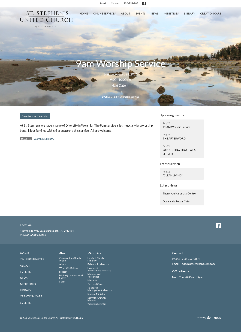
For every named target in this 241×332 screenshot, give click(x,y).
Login (80, 317)
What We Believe (69, 267)
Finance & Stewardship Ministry (99, 269)
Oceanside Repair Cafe (176, 201)
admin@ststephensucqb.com (198, 263)
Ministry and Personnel (94, 275)
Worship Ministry (44, 138)
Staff (62, 281)
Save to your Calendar (35, 116)
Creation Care (210, 13)
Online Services (104, 13)
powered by (207, 321)
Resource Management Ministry (100, 289)
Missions (92, 280)
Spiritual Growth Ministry (97, 299)
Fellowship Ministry (98, 264)
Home (84, 13)
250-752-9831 (132, 3)
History (63, 271)
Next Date (118, 85)
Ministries (171, 13)
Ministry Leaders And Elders (71, 276)
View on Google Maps (33, 234)
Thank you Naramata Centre (179, 193)
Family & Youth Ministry (96, 259)
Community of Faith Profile (70, 259)
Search (103, 3)
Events (140, 13)
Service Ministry (96, 293)
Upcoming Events (172, 115)
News (154, 13)
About (125, 13)
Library (189, 13)
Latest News (168, 185)
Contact (115, 3)
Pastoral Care (95, 284)
